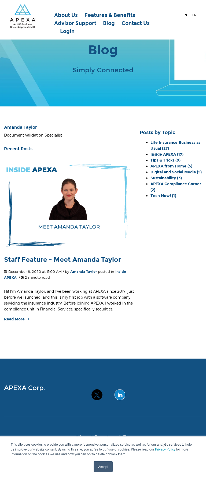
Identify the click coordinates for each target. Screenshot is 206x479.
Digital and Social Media (176, 172)
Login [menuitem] (67, 31)
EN (184, 15)
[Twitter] (96, 392)
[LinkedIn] (119, 392)
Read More (15, 319)
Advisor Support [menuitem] (75, 23)
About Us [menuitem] (66, 15)
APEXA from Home (171, 166)
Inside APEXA (166, 154)
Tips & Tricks (165, 160)
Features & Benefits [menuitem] (109, 15)
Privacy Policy (165, 449)
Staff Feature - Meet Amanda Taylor (62, 259)
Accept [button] (103, 466)
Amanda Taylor (83, 271)
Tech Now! (163, 195)
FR (194, 15)
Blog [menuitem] (109, 23)
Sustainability (166, 178)
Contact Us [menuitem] (136, 23)
